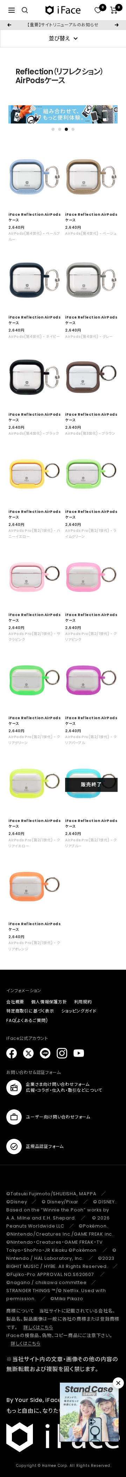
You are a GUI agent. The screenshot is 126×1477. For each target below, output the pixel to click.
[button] (53, 129)
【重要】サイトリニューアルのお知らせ (62, 25)
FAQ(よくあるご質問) (27, 1020)
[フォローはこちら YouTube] (79, 1053)
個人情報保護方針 (49, 1002)
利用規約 (83, 1002)
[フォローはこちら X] (28, 1053)
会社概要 (15, 1002)
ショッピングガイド (79, 1011)
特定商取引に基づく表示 (30, 1011)
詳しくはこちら (38, 1327)
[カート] (114, 10)
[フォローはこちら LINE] (45, 1053)
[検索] (25, 10)
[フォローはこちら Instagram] (62, 1053)
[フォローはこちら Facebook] (11, 1053)
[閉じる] (118, 1383)
